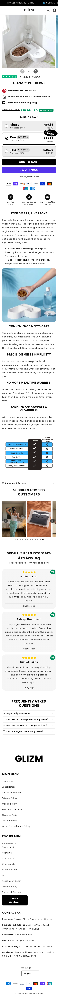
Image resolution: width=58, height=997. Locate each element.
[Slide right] (36, 71)
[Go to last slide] (6, 521)
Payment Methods (12, 809)
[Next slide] (52, 521)
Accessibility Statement (9, 845)
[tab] (15, 539)
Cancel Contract (15, 900)
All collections (9, 869)
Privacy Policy (9, 798)
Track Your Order (11, 881)
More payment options (29, 177)
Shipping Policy (10, 815)
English (27, 973)
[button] (3, 10)
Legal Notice (9, 787)
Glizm (24, 993)
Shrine (41, 993)
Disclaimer (8, 781)
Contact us (8, 858)
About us (7, 852)
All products (8, 864)
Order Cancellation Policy (16, 826)
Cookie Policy (9, 803)
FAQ (4, 875)
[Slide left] (22, 71)
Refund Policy (9, 820)
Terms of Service (11, 792)
